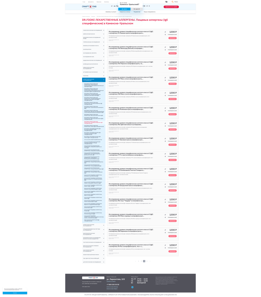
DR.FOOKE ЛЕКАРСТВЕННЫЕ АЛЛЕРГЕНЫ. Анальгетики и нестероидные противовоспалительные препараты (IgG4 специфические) (94, 90)
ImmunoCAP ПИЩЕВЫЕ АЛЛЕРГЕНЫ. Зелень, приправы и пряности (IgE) (93, 183)
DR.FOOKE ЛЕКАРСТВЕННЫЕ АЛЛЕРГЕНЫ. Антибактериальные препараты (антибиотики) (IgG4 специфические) (92, 99)
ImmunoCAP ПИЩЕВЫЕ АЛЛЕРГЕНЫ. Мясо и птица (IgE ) (93, 195)
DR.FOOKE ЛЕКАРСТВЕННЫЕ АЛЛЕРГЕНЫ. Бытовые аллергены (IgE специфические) (93, 103)
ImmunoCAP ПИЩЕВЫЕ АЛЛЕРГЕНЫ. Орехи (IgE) (93, 198)
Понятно (15, 293)
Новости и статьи (125, 12)
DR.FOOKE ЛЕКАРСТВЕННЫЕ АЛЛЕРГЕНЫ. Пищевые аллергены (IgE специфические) (93, 122)
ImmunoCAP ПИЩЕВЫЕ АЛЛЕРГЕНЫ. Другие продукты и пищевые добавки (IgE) (93, 179)
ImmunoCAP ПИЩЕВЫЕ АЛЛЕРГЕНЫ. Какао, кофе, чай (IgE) (93, 186)
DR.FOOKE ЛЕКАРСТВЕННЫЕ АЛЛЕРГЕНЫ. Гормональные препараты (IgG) (93, 107)
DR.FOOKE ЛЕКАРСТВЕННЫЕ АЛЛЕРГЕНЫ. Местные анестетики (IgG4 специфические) (93, 118)
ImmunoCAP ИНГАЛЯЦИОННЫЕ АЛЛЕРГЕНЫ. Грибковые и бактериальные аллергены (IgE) (91, 157)
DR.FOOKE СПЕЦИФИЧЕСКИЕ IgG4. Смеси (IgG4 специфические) (92, 137)
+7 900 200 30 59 (113, 284)
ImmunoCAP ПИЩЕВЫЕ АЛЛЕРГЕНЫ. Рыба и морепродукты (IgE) (93, 201)
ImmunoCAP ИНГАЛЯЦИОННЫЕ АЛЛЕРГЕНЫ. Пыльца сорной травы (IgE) (94, 168)
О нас (84, 2)
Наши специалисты (149, 12)
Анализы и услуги (111, 12)
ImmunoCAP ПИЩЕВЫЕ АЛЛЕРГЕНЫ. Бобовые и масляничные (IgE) (93, 175)
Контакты (106, 2)
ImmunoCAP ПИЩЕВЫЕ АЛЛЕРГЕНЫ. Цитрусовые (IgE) (93, 207)
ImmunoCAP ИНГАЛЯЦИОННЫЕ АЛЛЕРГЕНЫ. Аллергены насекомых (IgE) (94, 150)
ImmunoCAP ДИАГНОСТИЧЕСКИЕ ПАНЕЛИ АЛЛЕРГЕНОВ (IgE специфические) (92, 142)
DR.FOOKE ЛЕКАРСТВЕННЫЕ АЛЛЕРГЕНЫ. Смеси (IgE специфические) (94, 126)
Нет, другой (137, 9)
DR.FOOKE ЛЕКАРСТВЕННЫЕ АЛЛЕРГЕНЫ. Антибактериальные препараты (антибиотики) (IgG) (92, 94)
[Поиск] (172, 12)
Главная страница (86, 16)
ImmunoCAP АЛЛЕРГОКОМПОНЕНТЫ (93, 139)
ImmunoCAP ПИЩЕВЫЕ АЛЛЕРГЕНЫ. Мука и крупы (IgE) (93, 192)
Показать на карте (111, 281)
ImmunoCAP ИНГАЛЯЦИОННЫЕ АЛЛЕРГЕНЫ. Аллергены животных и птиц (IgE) (93, 146)
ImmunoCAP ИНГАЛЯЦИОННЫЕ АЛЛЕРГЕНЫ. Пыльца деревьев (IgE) (92, 165)
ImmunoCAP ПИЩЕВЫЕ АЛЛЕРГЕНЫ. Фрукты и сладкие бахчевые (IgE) (93, 204)
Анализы (93, 16)
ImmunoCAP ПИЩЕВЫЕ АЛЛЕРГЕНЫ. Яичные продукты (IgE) (93, 213)
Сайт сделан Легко (86, 286)
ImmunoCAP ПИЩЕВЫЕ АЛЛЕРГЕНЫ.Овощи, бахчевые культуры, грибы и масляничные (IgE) (94, 216)
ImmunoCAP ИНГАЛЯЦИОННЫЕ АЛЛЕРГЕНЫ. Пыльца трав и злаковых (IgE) (93, 172)
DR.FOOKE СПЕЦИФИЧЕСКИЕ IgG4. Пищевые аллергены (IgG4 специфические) (92, 133)
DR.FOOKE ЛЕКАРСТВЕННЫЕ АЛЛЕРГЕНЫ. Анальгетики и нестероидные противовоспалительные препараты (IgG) (94, 85)
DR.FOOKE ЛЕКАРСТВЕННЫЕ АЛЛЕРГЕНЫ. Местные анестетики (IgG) (93, 115)
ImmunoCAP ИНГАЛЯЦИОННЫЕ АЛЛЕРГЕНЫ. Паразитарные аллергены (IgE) (93, 161)
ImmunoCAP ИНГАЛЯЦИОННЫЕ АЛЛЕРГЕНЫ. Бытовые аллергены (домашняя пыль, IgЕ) (92, 153)
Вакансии (99, 2)
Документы (91, 2)
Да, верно (124, 9)
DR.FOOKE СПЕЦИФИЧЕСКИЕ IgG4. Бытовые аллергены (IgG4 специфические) (92, 129)
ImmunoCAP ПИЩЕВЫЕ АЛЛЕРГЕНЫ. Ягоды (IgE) (93, 210)
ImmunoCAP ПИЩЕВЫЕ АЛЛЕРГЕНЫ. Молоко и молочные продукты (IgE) (93, 189)
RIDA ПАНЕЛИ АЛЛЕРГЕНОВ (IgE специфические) (91, 220)
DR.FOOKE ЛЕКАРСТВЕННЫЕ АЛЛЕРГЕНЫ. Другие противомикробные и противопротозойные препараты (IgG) (94, 111)
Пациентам (137, 12)
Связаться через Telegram (112, 288)
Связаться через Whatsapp (112, 286)
